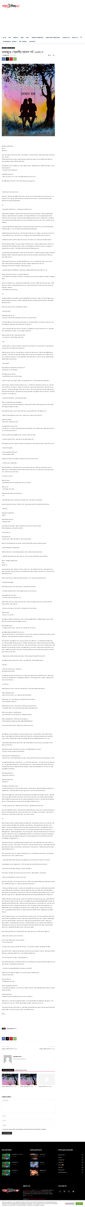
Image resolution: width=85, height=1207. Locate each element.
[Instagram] (64, 1191)
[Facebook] (3, 59)
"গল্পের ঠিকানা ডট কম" (27, 1190)
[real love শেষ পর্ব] (34, 1172)
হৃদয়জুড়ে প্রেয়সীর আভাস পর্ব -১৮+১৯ (47, 1049)
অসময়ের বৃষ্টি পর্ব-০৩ (14, 1170)
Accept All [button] (79, 1203)
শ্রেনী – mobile (23, 41)
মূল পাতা (4, 37)
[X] (7, 59)
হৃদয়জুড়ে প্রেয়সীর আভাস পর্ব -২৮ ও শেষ (9, 1086)
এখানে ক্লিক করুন (29, 1195)
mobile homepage (37, 37)
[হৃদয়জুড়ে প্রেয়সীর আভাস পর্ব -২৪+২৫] (46, 1079)
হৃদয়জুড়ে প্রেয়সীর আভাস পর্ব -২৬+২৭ (26, 1086)
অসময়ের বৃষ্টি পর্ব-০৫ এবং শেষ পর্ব (16, 1154)
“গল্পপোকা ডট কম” (37, 1190)
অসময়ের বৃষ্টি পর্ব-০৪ (14, 1162)
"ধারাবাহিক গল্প (4, 47)
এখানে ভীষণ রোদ (42, 1154)
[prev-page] (3, 1090)
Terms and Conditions (53, 37)
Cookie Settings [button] (70, 1203)
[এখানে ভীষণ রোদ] (34, 1156)
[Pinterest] (11, 59)
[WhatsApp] (15, 59)
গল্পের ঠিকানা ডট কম (6, 55)
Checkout (32, 41)
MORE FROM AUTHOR (21, 1070)
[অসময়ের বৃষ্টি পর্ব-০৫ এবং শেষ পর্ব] (6, 1156)
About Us (75, 37)
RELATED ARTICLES (8, 1070)
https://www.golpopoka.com (19, 1059)
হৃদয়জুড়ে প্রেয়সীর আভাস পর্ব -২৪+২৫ (45, 1086)
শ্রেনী (27, 37)
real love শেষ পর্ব (43, 1170)
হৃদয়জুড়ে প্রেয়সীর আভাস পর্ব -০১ (12, 1028)
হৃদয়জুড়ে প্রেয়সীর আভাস (11, 47)
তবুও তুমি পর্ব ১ (42, 1162)
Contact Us (66, 37)
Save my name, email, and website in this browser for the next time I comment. (25, 1129)
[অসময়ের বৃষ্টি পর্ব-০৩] (6, 1172)
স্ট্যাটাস (22, 37)
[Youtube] (73, 1191)
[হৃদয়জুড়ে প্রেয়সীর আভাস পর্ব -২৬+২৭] (28, 1079)
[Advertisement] (53, 6)
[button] (81, 37)
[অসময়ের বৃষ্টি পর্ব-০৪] (6, 1164)
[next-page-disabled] (5, 1090)
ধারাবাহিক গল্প (15, 37)
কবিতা (9, 37)
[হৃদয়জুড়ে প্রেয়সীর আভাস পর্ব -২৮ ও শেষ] (10, 1079)
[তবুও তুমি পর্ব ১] (34, 1164)
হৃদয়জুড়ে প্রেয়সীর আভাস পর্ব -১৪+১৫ (9, 1049)
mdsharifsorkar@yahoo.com (37, 1199)
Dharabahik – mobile (10, 41)
